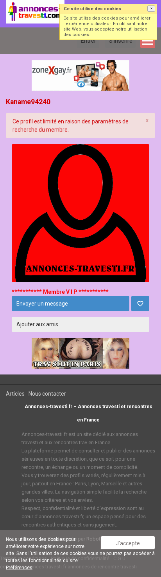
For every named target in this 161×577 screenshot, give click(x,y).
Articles (15, 394)
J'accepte (128, 543)
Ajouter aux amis (37, 324)
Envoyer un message (42, 303)
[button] (151, 8)
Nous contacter (47, 394)
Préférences (19, 567)
